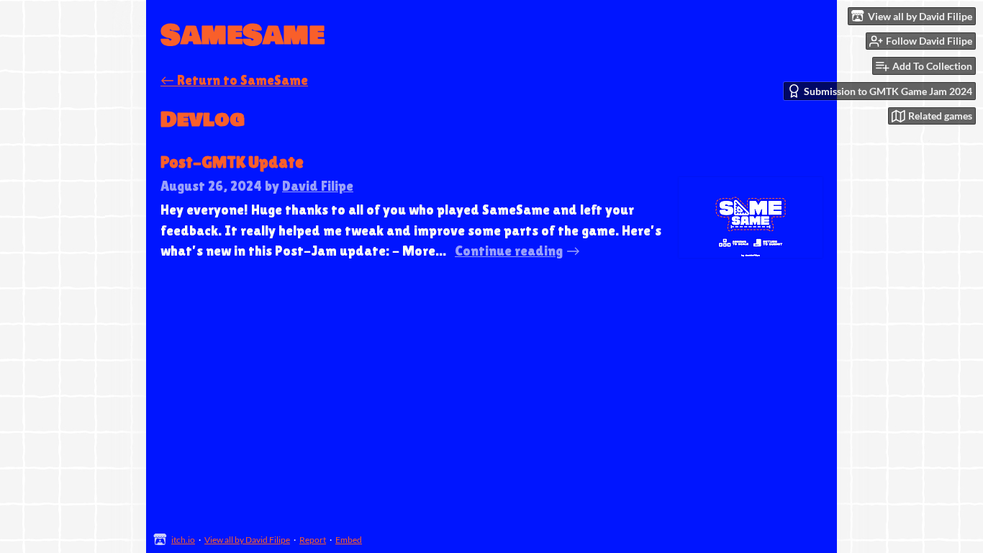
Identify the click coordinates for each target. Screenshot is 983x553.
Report (312, 539)
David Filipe (317, 186)
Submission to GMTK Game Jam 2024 (888, 91)
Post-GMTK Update (232, 162)
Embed (348, 539)
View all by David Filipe (247, 539)
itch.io (183, 539)
